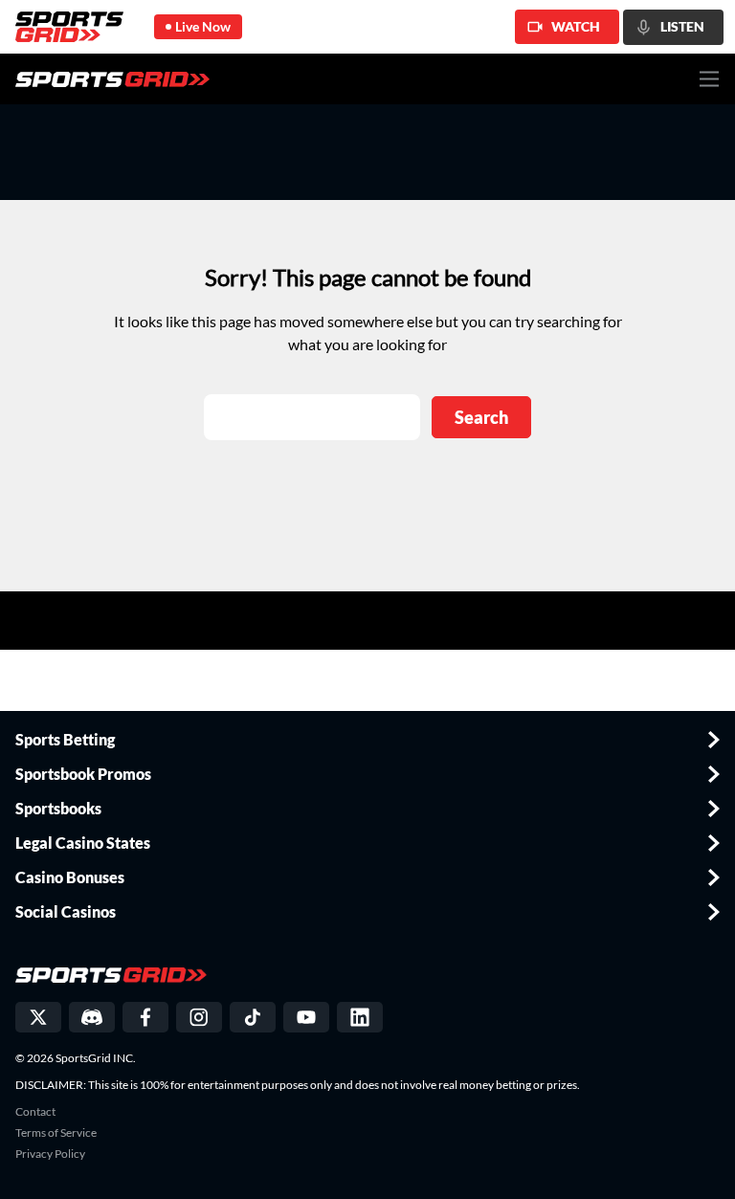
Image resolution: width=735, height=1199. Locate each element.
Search (481, 417)
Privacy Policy (50, 1154)
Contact (35, 1112)
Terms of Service (56, 1133)
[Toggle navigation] (710, 79)
